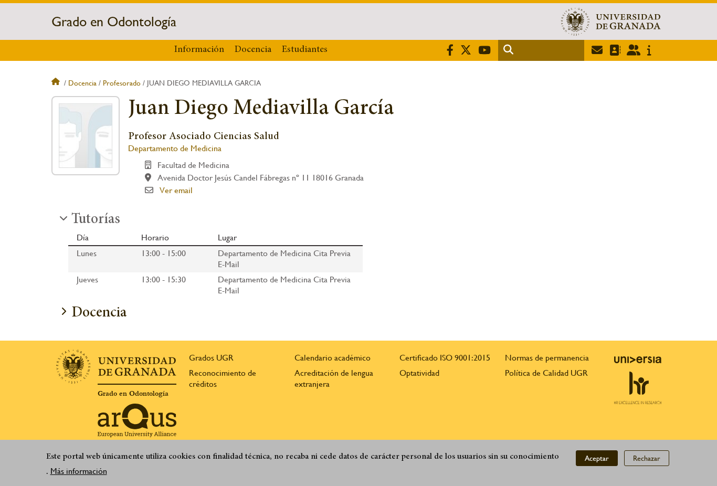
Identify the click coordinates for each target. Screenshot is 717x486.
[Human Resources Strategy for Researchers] (637, 388)
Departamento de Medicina (175, 148)
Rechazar (646, 457)
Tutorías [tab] (95, 220)
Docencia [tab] (98, 313)
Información (199, 50)
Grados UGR (211, 358)
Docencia (253, 50)
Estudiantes (305, 50)
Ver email (176, 190)
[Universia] (637, 359)
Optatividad (419, 373)
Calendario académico (332, 358)
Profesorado (122, 83)
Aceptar (597, 457)
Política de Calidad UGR (546, 373)
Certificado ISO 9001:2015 (444, 358)
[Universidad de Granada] (611, 21)
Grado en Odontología (113, 21)
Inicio (56, 83)
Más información (78, 471)
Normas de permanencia (547, 358)
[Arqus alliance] (137, 420)
